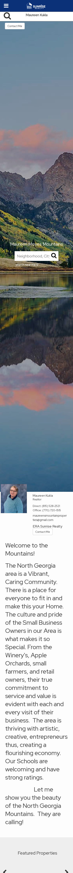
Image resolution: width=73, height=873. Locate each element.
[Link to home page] (36, 6)
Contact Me (14, 26)
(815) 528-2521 (51, 506)
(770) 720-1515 (51, 510)
